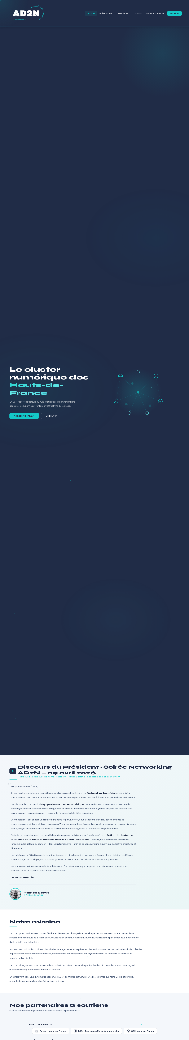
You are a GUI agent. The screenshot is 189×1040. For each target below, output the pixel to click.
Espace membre (155, 13)
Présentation (106, 13)
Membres (123, 13)
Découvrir (51, 416)
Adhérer (174, 13)
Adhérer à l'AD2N (24, 416)
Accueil (91, 13)
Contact (137, 13)
